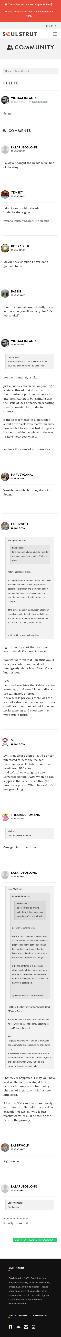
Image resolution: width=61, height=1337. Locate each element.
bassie (16, 291)
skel (14, 740)
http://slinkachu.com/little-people (26, 220)
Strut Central (39, 102)
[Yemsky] (6, 194)
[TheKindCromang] (6, 817)
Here (28, 15)
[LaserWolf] (6, 526)
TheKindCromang (25, 815)
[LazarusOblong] (6, 149)
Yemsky (17, 192)
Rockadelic (20, 246)
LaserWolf (20, 524)
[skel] (6, 742)
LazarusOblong (24, 147)
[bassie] (6, 293)
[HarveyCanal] (6, 477)
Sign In (52, 25)
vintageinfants (24, 98)
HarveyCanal (22, 475)
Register (33, 1240)
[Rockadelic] (6, 248)
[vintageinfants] (6, 100)
